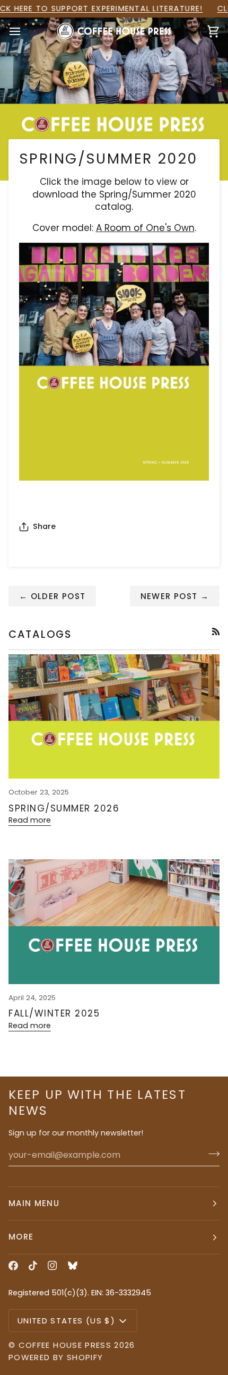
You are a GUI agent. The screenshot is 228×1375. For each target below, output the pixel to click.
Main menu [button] (33, 1203)
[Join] (211, 1153)
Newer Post (175, 596)
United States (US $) (66, 1320)
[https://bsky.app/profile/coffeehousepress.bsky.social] (72, 1265)
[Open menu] (24, 32)
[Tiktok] (33, 1265)
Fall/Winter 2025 (54, 1013)
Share (44, 526)
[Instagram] (52, 1265)
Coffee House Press (65, 1345)
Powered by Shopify (55, 1357)
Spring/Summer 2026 (64, 808)
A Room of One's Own (145, 227)
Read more (29, 820)
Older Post (52, 596)
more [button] (20, 1236)
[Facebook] (13, 1265)
